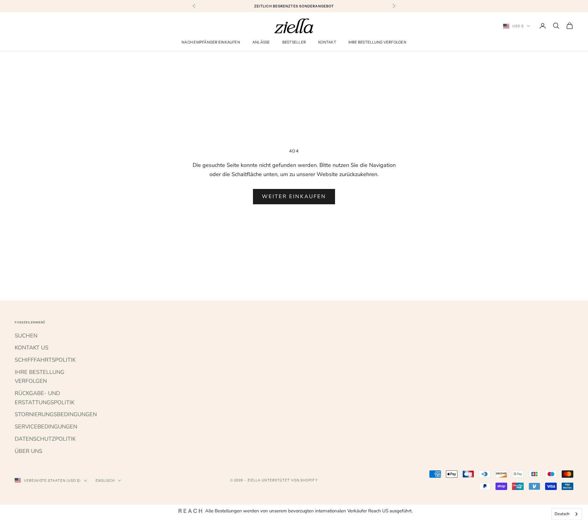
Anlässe (261, 42)
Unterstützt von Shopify (289, 480)
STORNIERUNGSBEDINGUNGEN (56, 414)
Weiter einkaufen (294, 196)
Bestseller (294, 42)
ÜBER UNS (28, 451)
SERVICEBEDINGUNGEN (46, 426)
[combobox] (566, 514)
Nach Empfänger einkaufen (211, 42)
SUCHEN (26, 335)
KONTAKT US (31, 347)
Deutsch (562, 514)
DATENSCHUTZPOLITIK (45, 439)
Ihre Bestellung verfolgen (377, 42)
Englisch (105, 480)
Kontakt (327, 42)
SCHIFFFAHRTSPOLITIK (45, 360)
